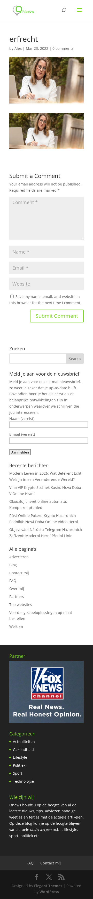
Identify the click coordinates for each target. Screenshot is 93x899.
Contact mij (19, 572)
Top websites (20, 604)
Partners (16, 596)
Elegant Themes (48, 885)
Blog (13, 564)
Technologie (23, 781)
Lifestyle (20, 757)
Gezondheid (23, 749)
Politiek (19, 765)
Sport (17, 773)
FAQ (12, 580)
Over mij (16, 588)
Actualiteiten (24, 741)
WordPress (49, 891)
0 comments (63, 48)
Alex (18, 48)
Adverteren (19, 556)
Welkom (16, 626)
